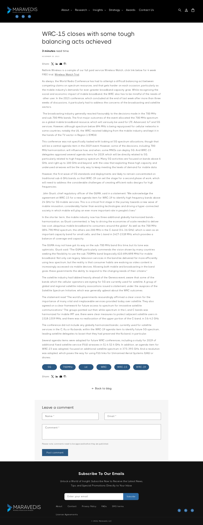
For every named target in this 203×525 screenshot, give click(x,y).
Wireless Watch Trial (67, 74)
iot (86, 367)
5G (49, 367)
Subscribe (131, 496)
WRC (104, 367)
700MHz (68, 367)
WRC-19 (141, 367)
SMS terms (118, 506)
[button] (66, 10)
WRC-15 (122, 367)
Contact (72, 506)
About (59, 506)
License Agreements (67, 514)
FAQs (104, 506)
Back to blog (103, 388)
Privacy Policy (89, 506)
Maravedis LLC (105, 521)
